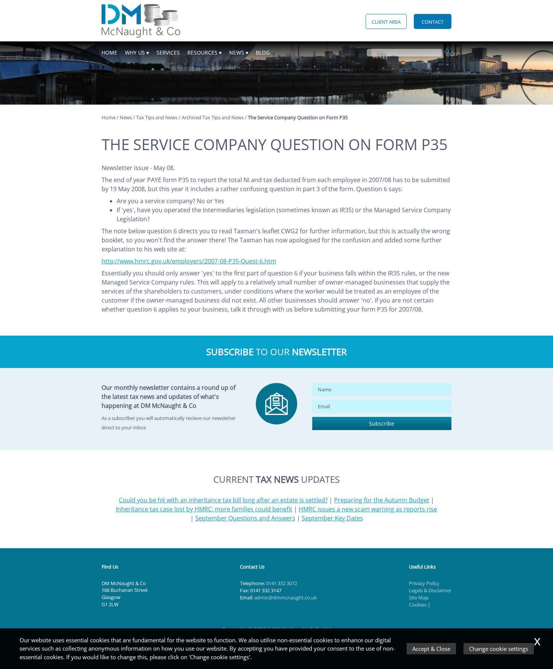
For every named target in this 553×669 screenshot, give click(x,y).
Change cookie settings (498, 648)
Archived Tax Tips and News (213, 117)
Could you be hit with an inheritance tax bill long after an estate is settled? (223, 500)
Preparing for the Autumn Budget (381, 500)
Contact (433, 21)
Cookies (418, 604)
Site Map (418, 597)
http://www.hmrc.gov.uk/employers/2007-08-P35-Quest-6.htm (189, 261)
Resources (202, 52)
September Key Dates (332, 518)
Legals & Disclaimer (430, 590)
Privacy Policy (424, 583)
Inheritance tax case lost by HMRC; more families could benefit (204, 509)
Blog (263, 52)
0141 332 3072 (281, 583)
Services (168, 52)
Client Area (386, 21)
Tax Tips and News (157, 117)
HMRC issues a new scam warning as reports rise (368, 509)
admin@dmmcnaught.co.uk (285, 597)
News (236, 52)
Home (109, 52)
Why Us (135, 52)
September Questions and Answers (245, 518)
